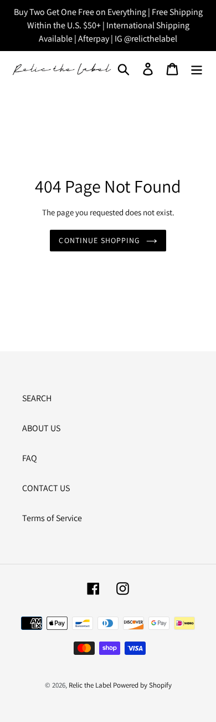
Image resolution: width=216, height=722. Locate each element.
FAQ (29, 458)
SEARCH (37, 398)
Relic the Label (90, 685)
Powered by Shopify (142, 685)
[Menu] (196, 68)
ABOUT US (41, 428)
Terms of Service (52, 518)
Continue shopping (99, 240)
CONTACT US (46, 488)
